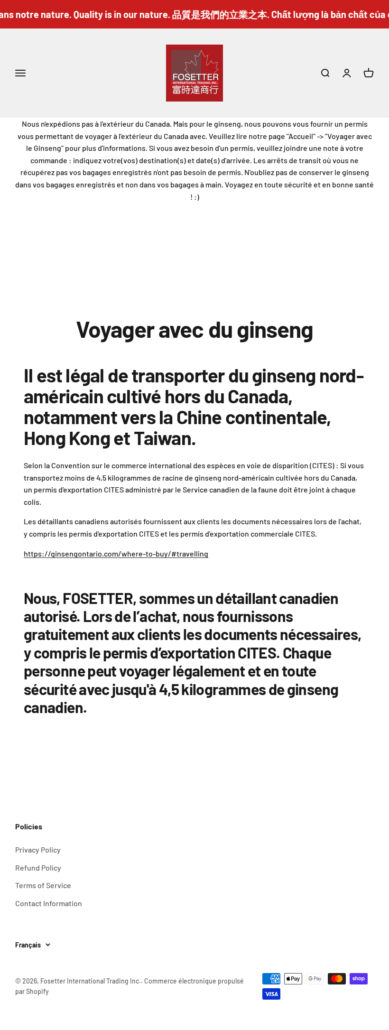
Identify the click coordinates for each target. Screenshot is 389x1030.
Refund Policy (38, 867)
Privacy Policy (38, 849)
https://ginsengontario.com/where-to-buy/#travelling (116, 553)
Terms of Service (43, 885)
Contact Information (48, 903)
